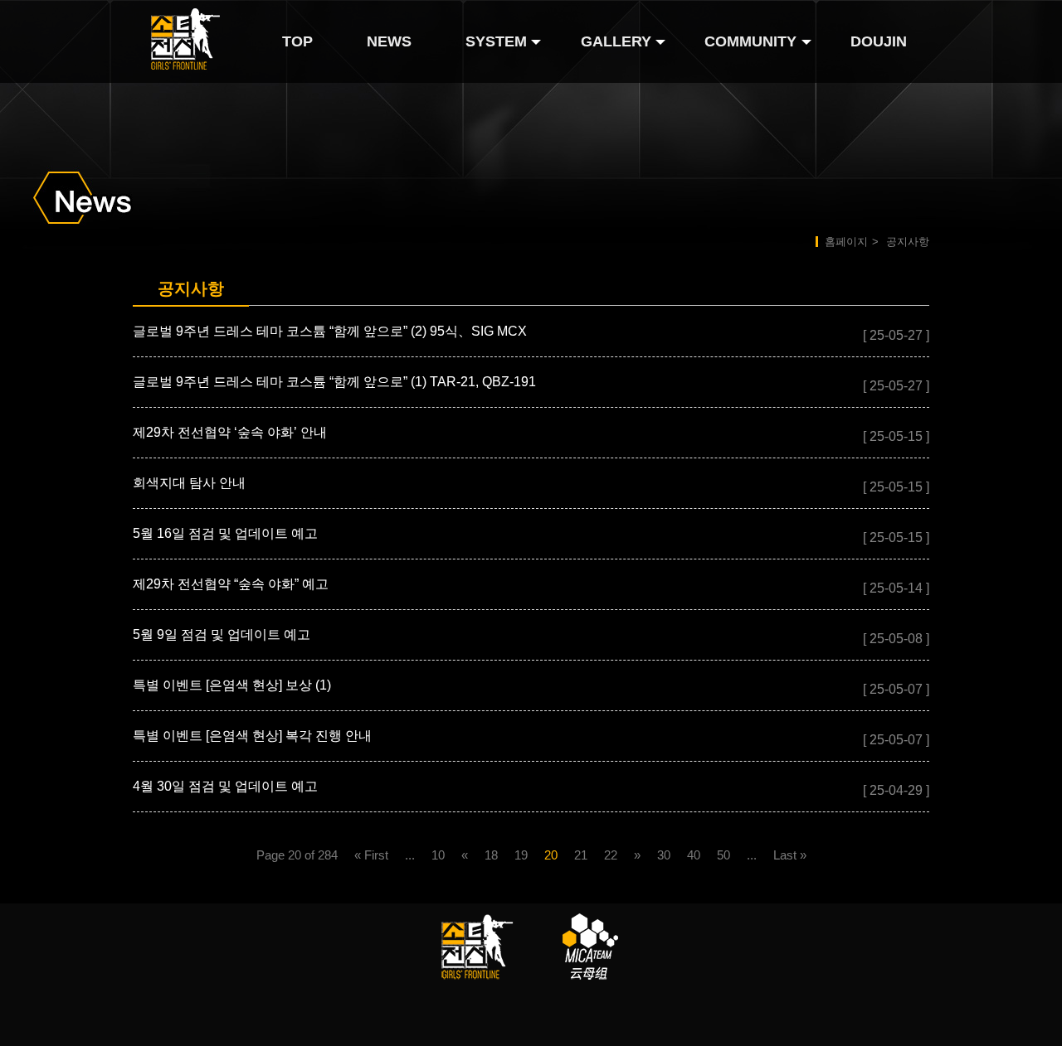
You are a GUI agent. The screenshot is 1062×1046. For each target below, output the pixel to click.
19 (521, 855)
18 (491, 855)
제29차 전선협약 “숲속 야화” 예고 (231, 584)
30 (663, 855)
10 (438, 855)
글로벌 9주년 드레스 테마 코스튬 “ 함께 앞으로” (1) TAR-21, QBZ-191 (334, 382)
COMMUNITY (750, 41)
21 (580, 855)
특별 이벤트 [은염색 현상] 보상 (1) (232, 685)
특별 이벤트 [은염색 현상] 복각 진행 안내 (252, 736)
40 (693, 855)
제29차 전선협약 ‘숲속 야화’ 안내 (230, 432)
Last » (789, 855)
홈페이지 (846, 241)
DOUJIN (878, 41)
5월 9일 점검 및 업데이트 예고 (221, 634)
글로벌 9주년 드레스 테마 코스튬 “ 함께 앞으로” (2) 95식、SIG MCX (330, 331)
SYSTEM (496, 41)
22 (610, 855)
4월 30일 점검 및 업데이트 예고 (225, 786)
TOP (297, 41)
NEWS (389, 41)
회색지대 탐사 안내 (189, 483)
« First (371, 855)
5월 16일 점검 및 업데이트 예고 (225, 533)
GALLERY (616, 41)
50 (723, 855)
